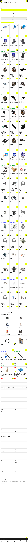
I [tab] (13, 387)
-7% (1, 367)
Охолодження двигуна (10, 2)
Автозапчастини (5, 2)
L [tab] (18, 387)
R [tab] (26, 387)
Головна (1, 2)
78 (17, 312)
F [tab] (8, 387)
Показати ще (13, 381)
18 (18, 376)
